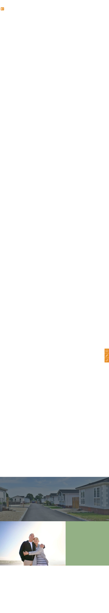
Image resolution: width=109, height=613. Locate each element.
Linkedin (57, 469)
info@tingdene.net (92, 1)
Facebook (46, 469)
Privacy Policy (51, 575)
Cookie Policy (51, 577)
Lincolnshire (30, 159)
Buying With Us (55, 5)
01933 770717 (103, 1)
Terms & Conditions (52, 579)
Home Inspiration (68, 5)
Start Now (90, 593)
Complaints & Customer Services (55, 581)
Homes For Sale (42, 5)
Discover (78, 5)
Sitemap (49, 583)
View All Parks (17, 505)
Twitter (37, 469)
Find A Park (20, 5)
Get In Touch (88, 5)
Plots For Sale (31, 5)
